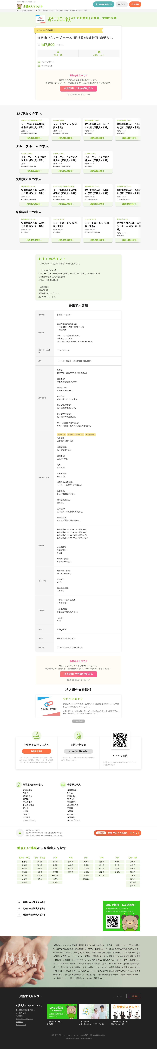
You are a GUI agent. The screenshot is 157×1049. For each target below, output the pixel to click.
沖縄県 (132, 886)
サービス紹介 (21, 1013)
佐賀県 (132, 865)
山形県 (24, 879)
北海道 (24, 862)
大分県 (132, 875)
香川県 (117, 865)
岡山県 (101, 869)
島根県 (101, 865)
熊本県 (132, 872)
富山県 (39, 865)
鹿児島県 (133, 882)
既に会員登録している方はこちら (79, 94)
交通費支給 (27, 802)
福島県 (24, 882)
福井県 (39, 872)
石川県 (39, 869)
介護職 (26, 811)
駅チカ (26, 793)
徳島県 (117, 862)
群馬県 (55, 865)
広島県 (101, 872)
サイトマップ (21, 1025)
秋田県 (24, 875)
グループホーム (29, 820)
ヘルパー (26, 814)
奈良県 (86, 875)
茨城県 (55, 869)
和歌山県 (86, 879)
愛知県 (70, 862)
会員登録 (134, 996)
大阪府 (86, 862)
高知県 (117, 872)
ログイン (120, 996)
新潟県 (39, 862)
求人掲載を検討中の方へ (25, 1010)
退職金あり (27, 796)
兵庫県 (86, 865)
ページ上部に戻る (78, 721)
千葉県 (55, 879)
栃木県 (55, 862)
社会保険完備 (28, 805)
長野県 (39, 879)
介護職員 (26, 817)
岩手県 (24, 869)
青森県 (24, 865)
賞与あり (26, 799)
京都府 (86, 869)
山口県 (101, 875)
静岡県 (70, 869)
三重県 (70, 872)
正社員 (26, 808)
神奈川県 (55, 875)
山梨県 (39, 875)
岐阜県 (70, 865)
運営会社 (19, 1022)
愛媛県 (117, 869)
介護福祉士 (27, 790)
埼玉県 (55, 882)
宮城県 (24, 872)
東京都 (55, 872)
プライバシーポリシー (24, 1019)
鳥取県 (101, 862)
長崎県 (132, 869)
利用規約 (19, 1016)
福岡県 (132, 862)
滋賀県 (86, 872)
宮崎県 (132, 879)
